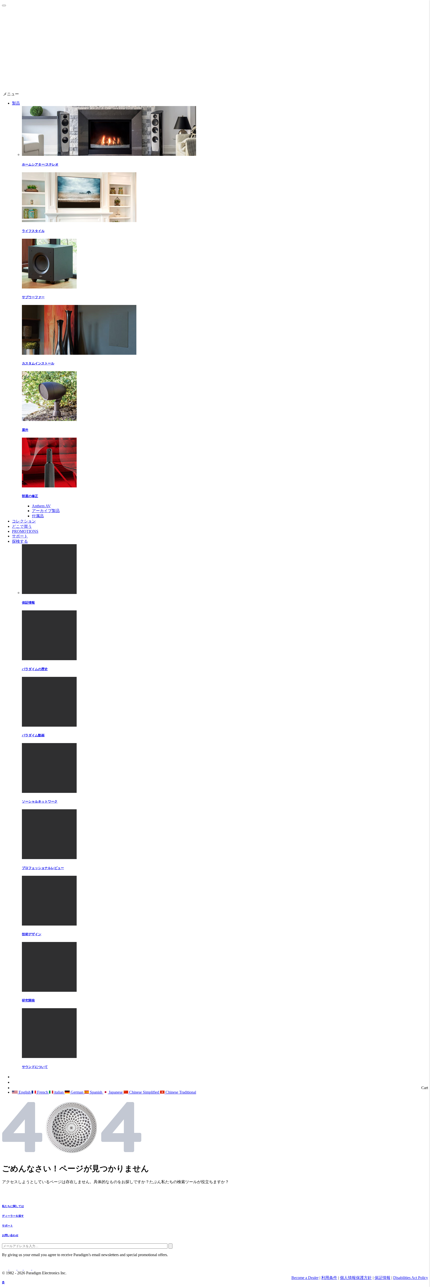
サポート (20, 536)
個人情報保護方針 (356, 1278)
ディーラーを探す (13, 1215)
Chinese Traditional (180, 1092)
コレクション (24, 521)
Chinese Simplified (144, 1092)
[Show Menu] (4, 5)
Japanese (116, 1092)
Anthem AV (41, 506)
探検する (20, 541)
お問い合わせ (10, 1235)
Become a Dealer (305, 1278)
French (42, 1092)
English (25, 1092)
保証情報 (382, 1278)
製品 (16, 103)
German (77, 1092)
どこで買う (22, 526)
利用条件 (329, 1278)
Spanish (96, 1092)
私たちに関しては (13, 1206)
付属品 (38, 516)
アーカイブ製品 (46, 511)
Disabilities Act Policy (410, 1278)
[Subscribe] (170, 1246)
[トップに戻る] (3, 1283)
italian (59, 1092)
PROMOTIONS (25, 531)
